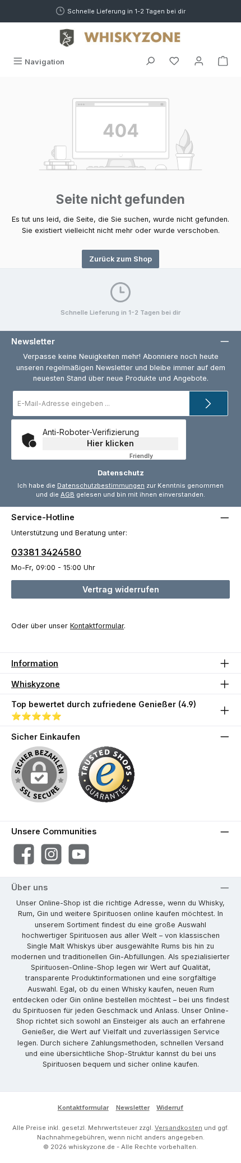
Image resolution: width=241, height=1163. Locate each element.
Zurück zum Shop (120, 259)
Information (34, 663)
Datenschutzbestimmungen (101, 485)
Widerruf (169, 1107)
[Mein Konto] (199, 62)
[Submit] (208, 403)
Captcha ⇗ (155, 455)
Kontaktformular (97, 626)
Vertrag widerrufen (120, 589)
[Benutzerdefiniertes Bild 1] (106, 774)
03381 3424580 (46, 552)
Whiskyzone (35, 684)
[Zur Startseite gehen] (120, 37)
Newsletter (133, 1107)
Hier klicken (110, 443)
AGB (68, 494)
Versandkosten (178, 1128)
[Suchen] (150, 62)
